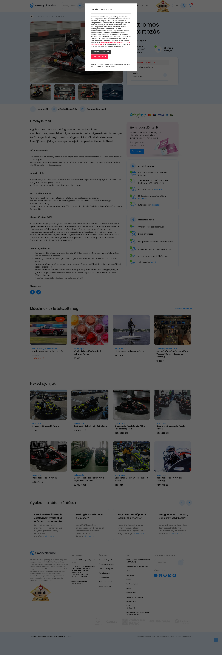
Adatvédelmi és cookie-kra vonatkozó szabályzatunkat (110, 43)
